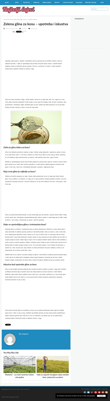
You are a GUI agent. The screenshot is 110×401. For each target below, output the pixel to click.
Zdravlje (36, 2)
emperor (25, 28)
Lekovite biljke (68, 2)
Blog (102, 2)
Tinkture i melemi (90, 2)
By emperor (24, 334)
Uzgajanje (79, 2)
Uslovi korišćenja (85, 389)
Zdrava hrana (46, 2)
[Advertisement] (36, 45)
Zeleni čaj (26, 2)
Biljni (7, 2)
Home (11, 19)
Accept (101, 396)
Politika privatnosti (96, 389)
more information (91, 395)
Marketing (104, 389)
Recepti (57, 2)
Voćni (16, 2)
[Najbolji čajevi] (19, 13)
